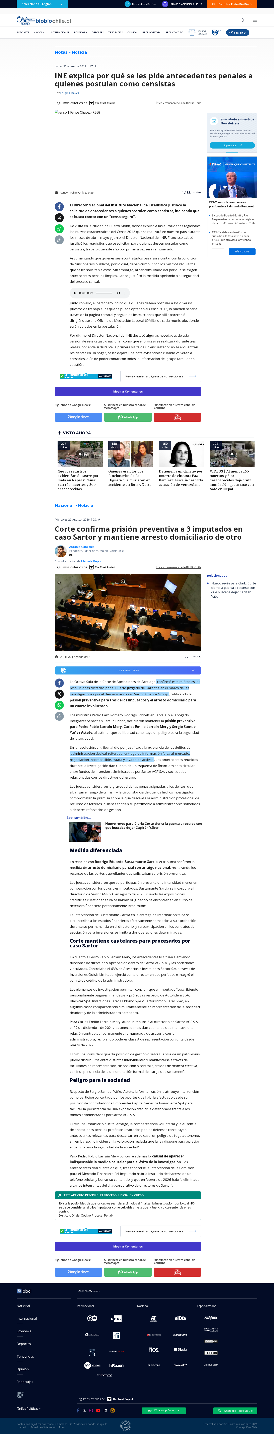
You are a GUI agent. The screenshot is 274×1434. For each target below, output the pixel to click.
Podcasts (23, 32)
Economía (80, 32)
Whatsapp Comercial (167, 1410)
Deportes (98, 32)
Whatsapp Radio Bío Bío (238, 1410)
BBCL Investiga (151, 32)
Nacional (40, 32)
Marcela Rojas (91, 561)
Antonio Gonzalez (81, 547)
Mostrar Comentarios (128, 391)
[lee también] (86, 832)
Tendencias (115, 32)
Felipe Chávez (69, 93)
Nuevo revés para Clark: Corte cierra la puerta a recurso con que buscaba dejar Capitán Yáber (153, 826)
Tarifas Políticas (27, 1408)
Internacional (60, 32)
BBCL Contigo (174, 32)
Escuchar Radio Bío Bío (233, 4)
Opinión (132, 32)
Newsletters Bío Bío (144, 4)
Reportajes (25, 1382)
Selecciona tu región (37, 4)
